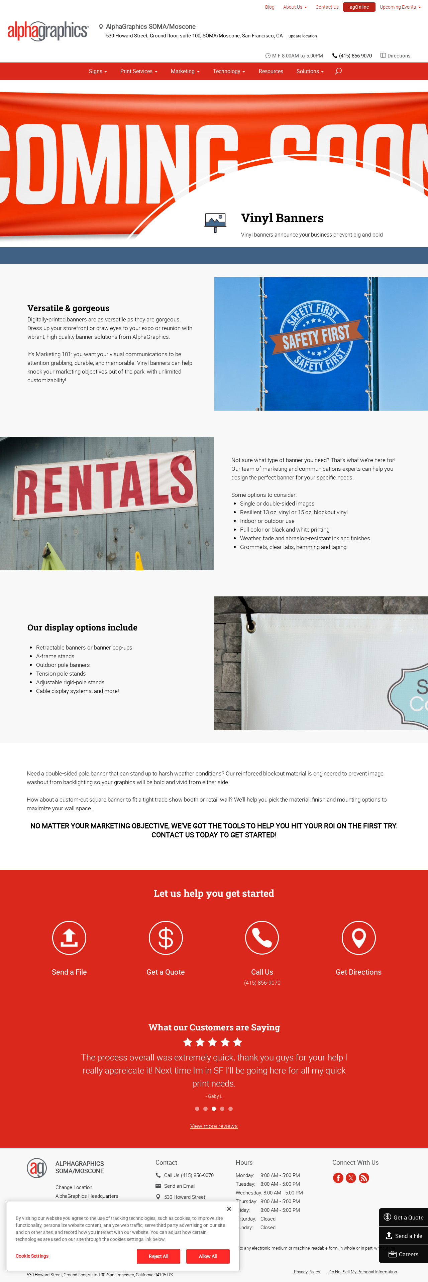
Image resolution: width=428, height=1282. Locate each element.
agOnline (359, 7)
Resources (271, 71)
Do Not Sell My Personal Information (363, 1272)
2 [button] (205, 1109)
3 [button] (214, 1109)
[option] (214, 1069)
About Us (292, 7)
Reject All (158, 1256)
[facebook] (338, 1178)
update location (303, 35)
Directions (399, 55)
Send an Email (179, 1185)
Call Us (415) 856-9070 (189, 1175)
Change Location (74, 1187)
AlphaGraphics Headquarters (87, 1195)
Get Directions (359, 972)
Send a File (408, 1236)
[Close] (229, 1208)
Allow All (208, 1256)
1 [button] (197, 1109)
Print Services (136, 71)
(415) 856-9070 (355, 55)
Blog (270, 7)
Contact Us (327, 7)
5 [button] (230, 1109)
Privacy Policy (307, 1272)
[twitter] (351, 1178)
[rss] (364, 1178)
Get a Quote (409, 1217)
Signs (95, 71)
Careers (409, 1254)
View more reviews (214, 1126)
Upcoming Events (398, 7)
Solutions (308, 71)
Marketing (183, 71)
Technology (226, 71)
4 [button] (222, 1109)
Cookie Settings (32, 1256)
